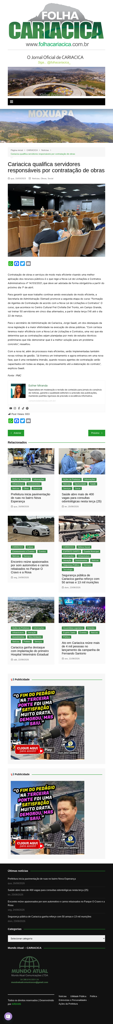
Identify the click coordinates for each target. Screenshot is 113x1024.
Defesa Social (84, 547)
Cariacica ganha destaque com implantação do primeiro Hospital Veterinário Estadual (30, 651)
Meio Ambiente (35, 637)
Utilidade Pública (78, 996)
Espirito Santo (69, 632)
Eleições (91, 628)
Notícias (36, 178)
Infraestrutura (18, 484)
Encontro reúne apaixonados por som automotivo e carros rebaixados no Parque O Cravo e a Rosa (56, 903)
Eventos (42, 551)
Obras (43, 178)
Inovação (67, 560)
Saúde (93, 484)
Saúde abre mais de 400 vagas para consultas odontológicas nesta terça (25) (82, 498)
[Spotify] (27, 408)
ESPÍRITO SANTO (71, 551)
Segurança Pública (71, 565)
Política (66, 637)
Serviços (37, 488)
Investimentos (34, 484)
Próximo (95, 433)
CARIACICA (17, 547)
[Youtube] (10, 408)
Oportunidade (80, 484)
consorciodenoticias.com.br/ (42, 400)
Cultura (30, 547)
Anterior (17, 433)
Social (50, 178)
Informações (39, 479)
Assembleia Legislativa (73, 628)
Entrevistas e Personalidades (73, 1000)
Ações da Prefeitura (20, 479)
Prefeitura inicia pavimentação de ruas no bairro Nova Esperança (30, 498)
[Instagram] (15, 408)
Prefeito (27, 641)
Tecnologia (67, 569)
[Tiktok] (23, 408)
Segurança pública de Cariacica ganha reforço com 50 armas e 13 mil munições (80, 579)
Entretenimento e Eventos (23, 551)
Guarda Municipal (91, 551)
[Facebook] (19, 408)
